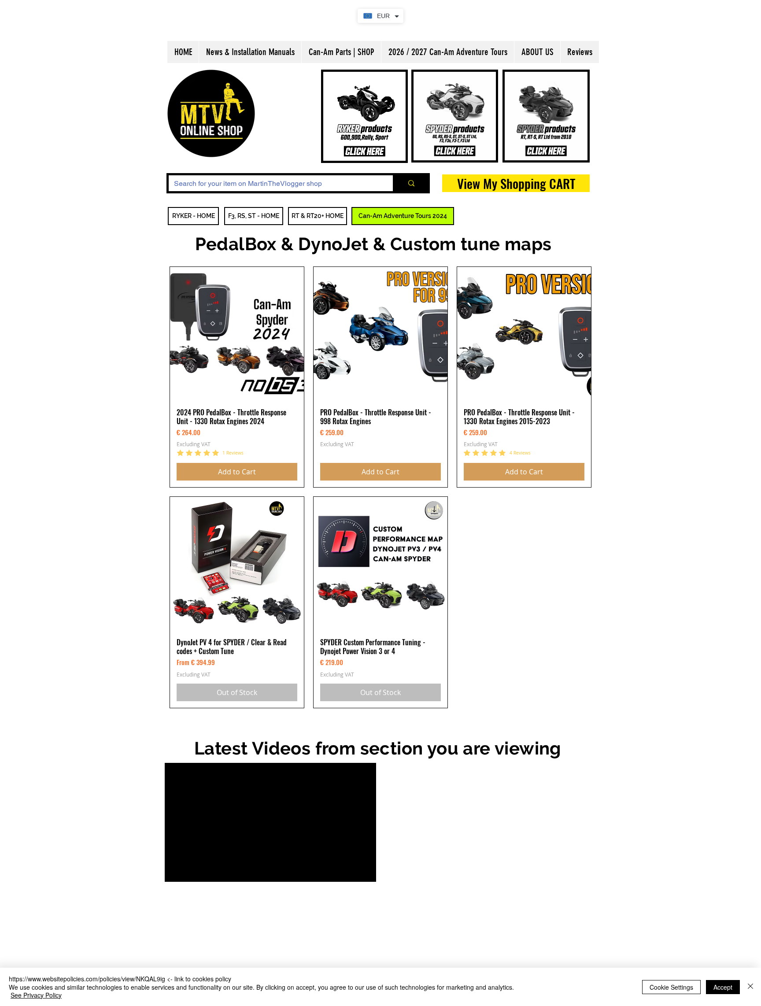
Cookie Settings (671, 987)
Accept (722, 987)
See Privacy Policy (36, 995)
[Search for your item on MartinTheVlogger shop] (410, 183)
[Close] (750, 987)
